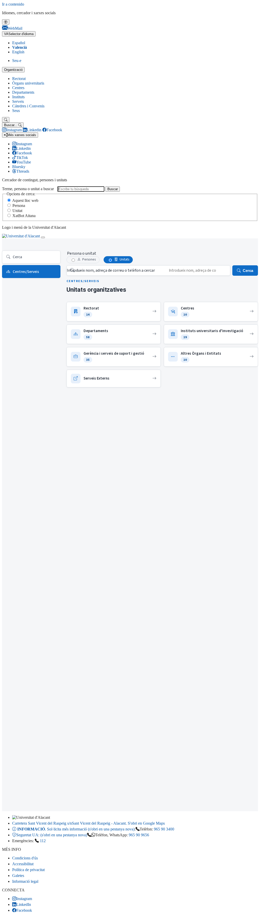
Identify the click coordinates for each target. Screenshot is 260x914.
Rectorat (19, 78)
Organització (13, 70)
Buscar (112, 189)
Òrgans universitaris (28, 83)
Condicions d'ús (25, 858)
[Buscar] (5, 119)
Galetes (18, 875)
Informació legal (25, 881)
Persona (18, 205)
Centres (18, 88)
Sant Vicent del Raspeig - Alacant (88, 823)
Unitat (17, 210)
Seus (16, 110)
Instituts (18, 97)
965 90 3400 (164, 829)
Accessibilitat (23, 864)
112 (43, 841)
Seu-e (16, 60)
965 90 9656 (139, 835)
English (18, 52)
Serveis (18, 101)
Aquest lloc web (25, 200)
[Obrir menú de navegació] (43, 237)
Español (18, 43)
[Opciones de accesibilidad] (5, 22)
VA (19, 34)
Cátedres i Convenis (28, 106)
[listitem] (114, 311)
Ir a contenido (13, 4)
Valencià (19, 47)
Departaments (23, 92)
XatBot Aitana (24, 216)
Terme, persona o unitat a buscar (28, 189)
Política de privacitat (28, 870)
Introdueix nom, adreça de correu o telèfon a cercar (111, 270)
